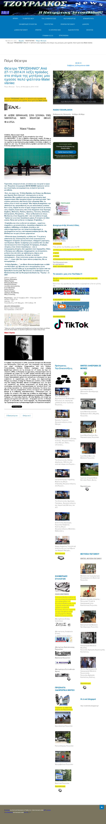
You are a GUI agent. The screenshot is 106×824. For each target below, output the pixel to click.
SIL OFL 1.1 (27, 812)
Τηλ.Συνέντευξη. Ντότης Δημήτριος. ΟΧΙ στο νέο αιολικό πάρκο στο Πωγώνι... (65, 462)
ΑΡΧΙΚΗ (15, 18)
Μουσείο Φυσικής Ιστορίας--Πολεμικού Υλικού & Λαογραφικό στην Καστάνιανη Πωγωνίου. (90, 602)
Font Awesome (8, 812)
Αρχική (21, 41)
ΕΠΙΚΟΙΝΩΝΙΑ (63, 35)
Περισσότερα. (85, 486)
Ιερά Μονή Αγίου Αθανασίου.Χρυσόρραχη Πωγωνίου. (89, 391)
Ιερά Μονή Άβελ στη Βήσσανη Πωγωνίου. (87, 457)
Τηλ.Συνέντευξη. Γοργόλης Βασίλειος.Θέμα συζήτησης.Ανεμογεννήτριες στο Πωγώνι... (65, 482)
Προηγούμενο (12, 415)
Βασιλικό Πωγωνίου (62, 783)
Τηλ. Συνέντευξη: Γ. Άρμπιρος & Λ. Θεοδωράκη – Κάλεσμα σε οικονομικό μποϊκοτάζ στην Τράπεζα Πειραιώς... (65, 400)
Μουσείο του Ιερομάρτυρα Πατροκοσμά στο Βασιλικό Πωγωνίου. (90, 578)
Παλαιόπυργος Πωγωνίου (64, 746)
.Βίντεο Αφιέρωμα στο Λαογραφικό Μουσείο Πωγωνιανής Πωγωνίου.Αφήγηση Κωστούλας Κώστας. (88, 673)
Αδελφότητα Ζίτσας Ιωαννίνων (62, 620)
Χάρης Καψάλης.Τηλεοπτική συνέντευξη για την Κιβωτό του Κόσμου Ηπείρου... (65, 548)
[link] (72, 250)
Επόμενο (26, 415)
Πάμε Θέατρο (41, 41)
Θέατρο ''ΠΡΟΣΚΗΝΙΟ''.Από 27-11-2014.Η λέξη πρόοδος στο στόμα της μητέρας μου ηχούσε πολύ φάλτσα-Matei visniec (27, 75)
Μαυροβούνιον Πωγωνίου (64, 764)
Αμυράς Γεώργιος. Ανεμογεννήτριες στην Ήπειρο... (63, 422)
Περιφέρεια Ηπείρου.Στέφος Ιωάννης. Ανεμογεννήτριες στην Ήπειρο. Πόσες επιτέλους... (65, 441)
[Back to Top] (102, 807)
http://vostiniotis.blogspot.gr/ (89, 706)
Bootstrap (7, 810)
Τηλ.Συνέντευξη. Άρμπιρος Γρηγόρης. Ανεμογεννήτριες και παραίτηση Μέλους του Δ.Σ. (65, 504)
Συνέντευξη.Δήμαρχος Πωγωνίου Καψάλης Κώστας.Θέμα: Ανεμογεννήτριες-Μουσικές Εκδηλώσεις (65, 527)
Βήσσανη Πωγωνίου (62, 658)
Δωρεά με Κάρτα (65, 152)
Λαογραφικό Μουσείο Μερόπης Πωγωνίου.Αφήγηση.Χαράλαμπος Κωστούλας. (92, 649)
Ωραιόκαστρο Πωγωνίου (63, 726)
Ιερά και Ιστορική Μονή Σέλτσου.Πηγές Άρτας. (88, 479)
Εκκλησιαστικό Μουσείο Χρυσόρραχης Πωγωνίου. (89, 626)
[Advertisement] (42, 50)
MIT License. (47, 810)
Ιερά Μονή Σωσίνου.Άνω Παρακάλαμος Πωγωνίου (89, 436)
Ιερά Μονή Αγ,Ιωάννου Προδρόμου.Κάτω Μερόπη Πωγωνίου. (89, 413)
